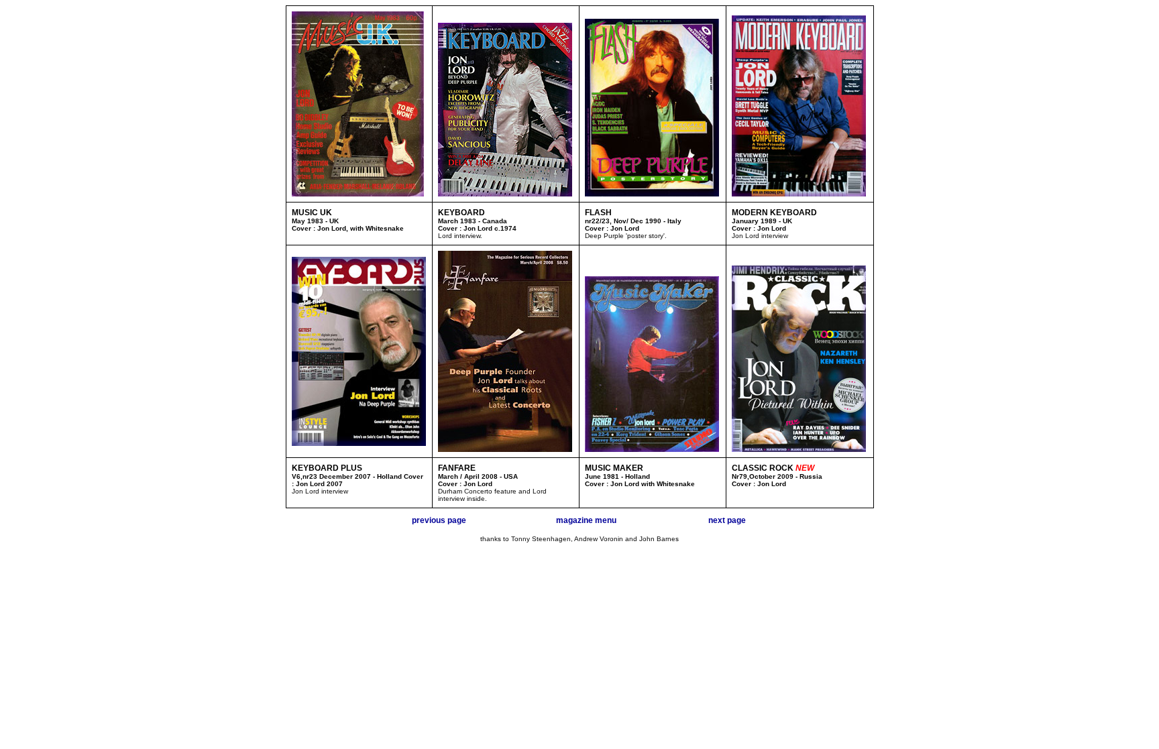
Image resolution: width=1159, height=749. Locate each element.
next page (727, 520)
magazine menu (586, 520)
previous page (439, 520)
